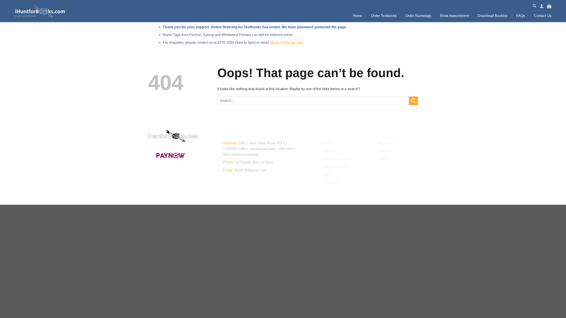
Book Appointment (454, 16)
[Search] (534, 6)
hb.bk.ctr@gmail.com (286, 42)
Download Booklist (492, 16)
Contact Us (542, 16)
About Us (329, 151)
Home (357, 16)
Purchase (385, 151)
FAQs (520, 16)
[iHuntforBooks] (40, 11)
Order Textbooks (384, 16)
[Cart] (549, 6)
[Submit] (413, 101)
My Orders (386, 143)
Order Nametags (418, 16)
